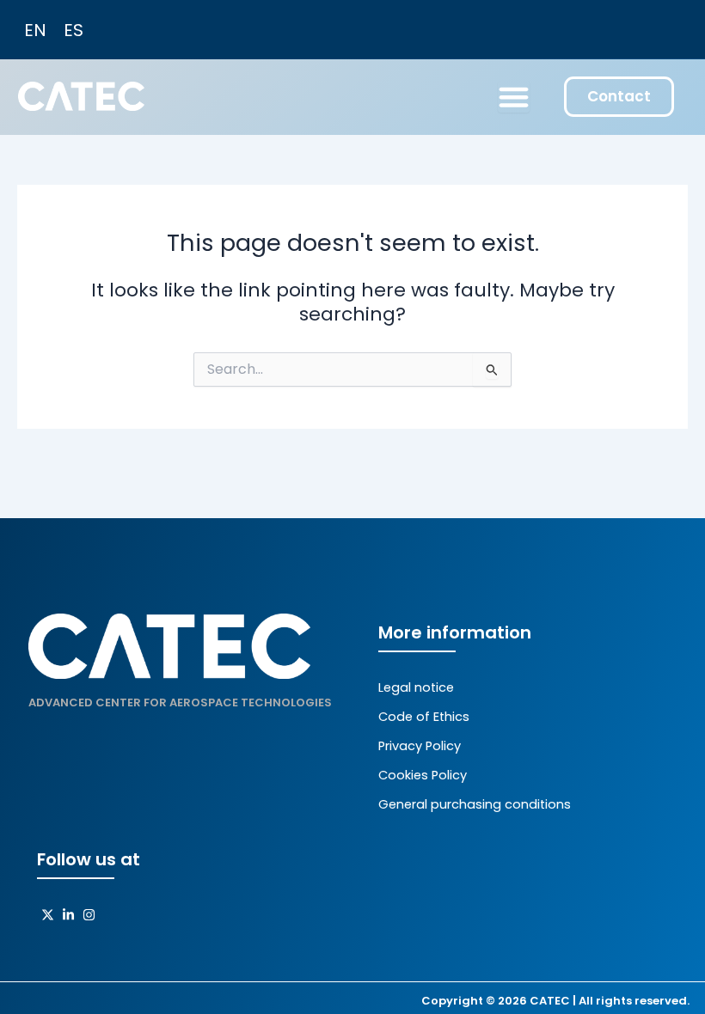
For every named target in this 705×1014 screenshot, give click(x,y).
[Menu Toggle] (514, 97)
